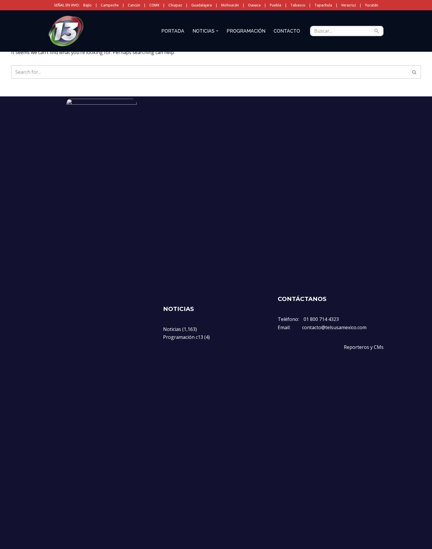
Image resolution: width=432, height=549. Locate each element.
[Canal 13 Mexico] (66, 31)
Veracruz (348, 5)
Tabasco (297, 5)
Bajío (87, 5)
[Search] (377, 31)
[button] (217, 31)
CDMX (154, 5)
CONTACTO (287, 31)
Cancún (134, 5)
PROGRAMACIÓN (246, 31)
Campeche (110, 5)
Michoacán (230, 5)
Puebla (275, 5)
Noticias (172, 329)
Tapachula (323, 5)
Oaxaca (254, 5)
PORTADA (172, 31)
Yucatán (371, 5)
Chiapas (175, 5)
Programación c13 (183, 337)
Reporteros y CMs (364, 347)
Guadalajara (201, 5)
